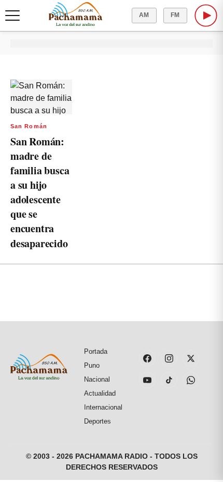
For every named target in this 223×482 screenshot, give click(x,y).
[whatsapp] (191, 380)
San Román (28, 126)
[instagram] (169, 358)
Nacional (97, 379)
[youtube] (147, 380)
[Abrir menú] (12, 15)
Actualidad (100, 393)
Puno (92, 365)
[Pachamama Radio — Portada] (75, 14)
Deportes (97, 421)
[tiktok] (169, 380)
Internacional (103, 407)
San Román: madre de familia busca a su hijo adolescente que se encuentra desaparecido (39, 192)
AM (144, 15)
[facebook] (147, 358)
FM (175, 15)
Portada (95, 351)
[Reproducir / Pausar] (206, 15)
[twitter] (191, 358)
